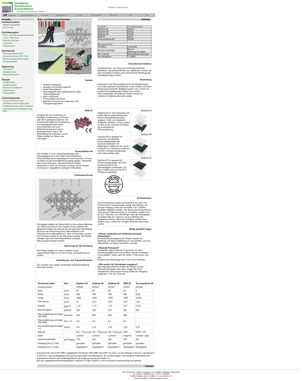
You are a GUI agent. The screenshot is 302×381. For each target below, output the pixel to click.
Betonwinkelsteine (11, 74)
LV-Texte (79, 15)
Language (12, 15)
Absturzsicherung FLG (13, 101)
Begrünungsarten (27, 15)
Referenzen (113, 15)
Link (130, 15)
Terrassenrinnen (10, 61)
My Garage (8, 27)
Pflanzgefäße (9, 93)
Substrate (7, 43)
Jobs (147, 15)
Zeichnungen (96, 15)
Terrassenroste (10, 85)
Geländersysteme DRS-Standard (18, 106)
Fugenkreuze (9, 90)
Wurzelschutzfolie (11, 40)
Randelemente (9, 72)
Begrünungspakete (11, 25)
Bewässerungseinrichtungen (15, 59)
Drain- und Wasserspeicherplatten (18, 35)
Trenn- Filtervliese (11, 38)
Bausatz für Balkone (12, 87)
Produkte (44, 15)
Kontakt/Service (62, 15)
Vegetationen (9, 46)
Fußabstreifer (9, 82)
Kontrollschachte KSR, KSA (16, 56)
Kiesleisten (8, 69)
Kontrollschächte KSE (13, 53)
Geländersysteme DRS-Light (16, 103)
